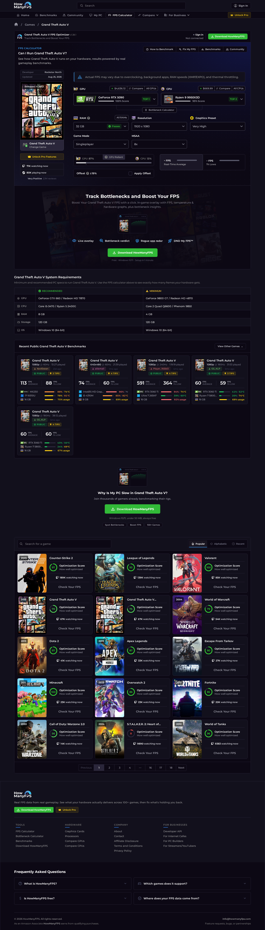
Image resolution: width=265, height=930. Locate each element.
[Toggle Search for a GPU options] (154, 99)
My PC (95, 15)
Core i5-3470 (46, 306)
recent (238, 544)
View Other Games (230, 346)
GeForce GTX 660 (49, 298)
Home (22, 15)
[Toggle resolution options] (183, 126)
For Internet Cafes (174, 836)
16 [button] (150, 767)
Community (73, 15)
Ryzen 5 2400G (66, 306)
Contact (119, 836)
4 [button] (130, 767)
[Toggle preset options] (241, 126)
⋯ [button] (140, 767)
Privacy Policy (123, 850)
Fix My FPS (187, 49)
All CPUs (238, 88)
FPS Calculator (120, 15)
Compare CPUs (74, 845)
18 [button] (171, 767)
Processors (72, 836)
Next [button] (181, 767)
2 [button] (109, 767)
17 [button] (160, 767)
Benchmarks (46, 15)
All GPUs (151, 88)
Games (30, 24)
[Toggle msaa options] (183, 144)
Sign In (243, 5)
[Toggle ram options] (124, 126)
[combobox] (133, 5)
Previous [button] (86, 767)
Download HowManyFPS (230, 36)
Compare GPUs (75, 840)
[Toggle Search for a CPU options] (241, 99)
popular (198, 544)
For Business (175, 15)
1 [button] (99, 767)
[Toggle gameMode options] (124, 144)
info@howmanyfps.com (237, 918)
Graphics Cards (74, 831)
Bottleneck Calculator (159, 110)
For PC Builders (173, 840)
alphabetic (218, 544)
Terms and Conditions (128, 845)
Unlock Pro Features (44, 156)
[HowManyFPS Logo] (23, 6)
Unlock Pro (241, 15)
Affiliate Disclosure (126, 840)
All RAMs (122, 117)
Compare (146, 15)
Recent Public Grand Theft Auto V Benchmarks (52, 346)
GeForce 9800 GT (157, 298)
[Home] (16, 25)
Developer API (172, 831)
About (118, 831)
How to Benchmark (159, 49)
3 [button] (119, 767)
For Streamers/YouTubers (179, 845)
